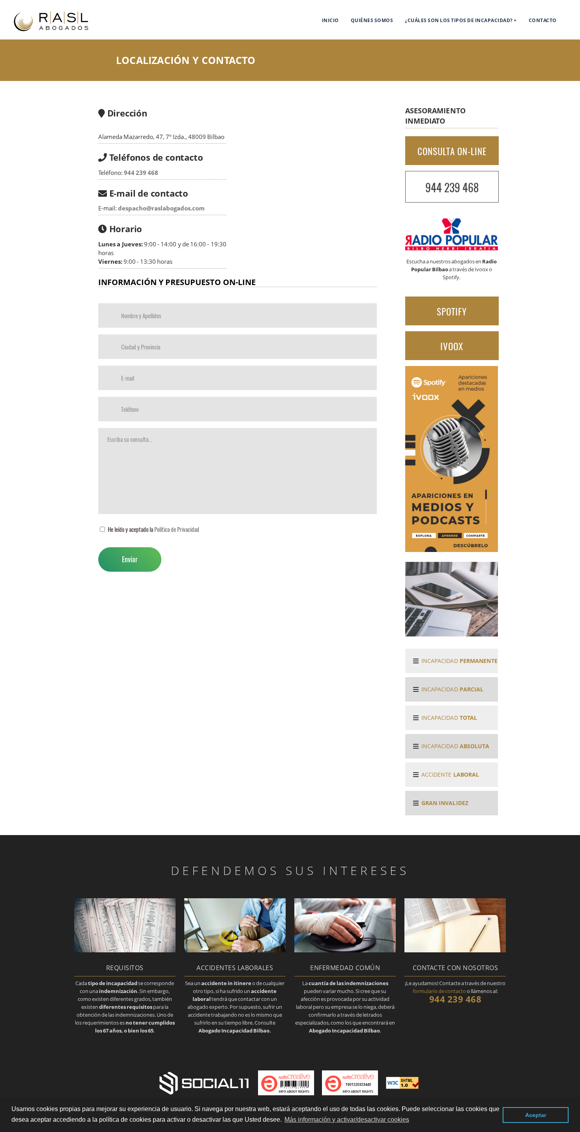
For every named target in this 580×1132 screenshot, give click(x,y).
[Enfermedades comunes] (345, 950)
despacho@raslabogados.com (161, 208)
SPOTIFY (452, 311)
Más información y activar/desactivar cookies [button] (346, 1119)
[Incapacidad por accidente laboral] (235, 950)
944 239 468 (141, 172)
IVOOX (451, 346)
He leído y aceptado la (153, 529)
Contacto (543, 20)
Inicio (330, 20)
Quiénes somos (372, 20)
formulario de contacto (439, 991)
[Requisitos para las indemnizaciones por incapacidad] (125, 950)
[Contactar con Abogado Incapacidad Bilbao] (455, 950)
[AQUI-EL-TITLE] (58, 30)
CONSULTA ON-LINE (451, 151)
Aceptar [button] (535, 1115)
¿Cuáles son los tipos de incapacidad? (459, 20)
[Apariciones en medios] (451, 549)
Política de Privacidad (176, 529)
